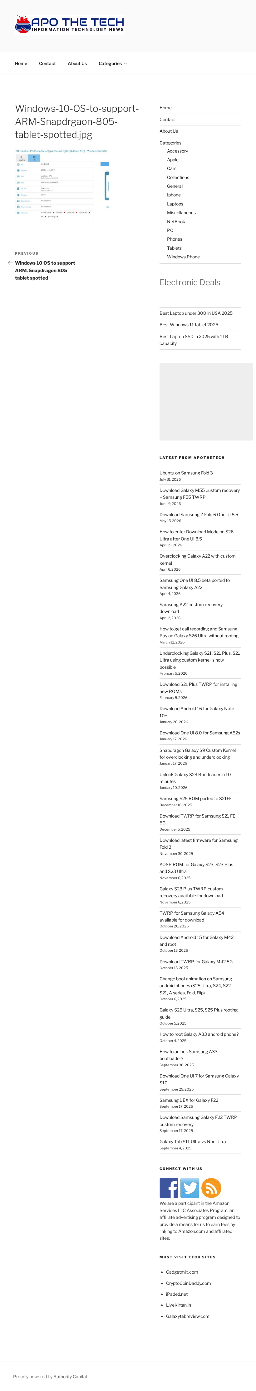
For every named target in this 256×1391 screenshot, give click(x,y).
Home (21, 63)
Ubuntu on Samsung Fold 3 (186, 472)
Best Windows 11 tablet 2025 (189, 324)
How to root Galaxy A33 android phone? (199, 1034)
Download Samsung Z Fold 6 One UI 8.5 (199, 514)
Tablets (174, 248)
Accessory (177, 150)
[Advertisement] (206, 402)
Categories (110, 63)
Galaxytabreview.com (187, 1316)
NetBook (176, 221)
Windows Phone (183, 256)
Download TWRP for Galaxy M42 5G (196, 961)
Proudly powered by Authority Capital (50, 1376)
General (175, 186)
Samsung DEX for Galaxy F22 (189, 1100)
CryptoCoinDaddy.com (188, 1283)
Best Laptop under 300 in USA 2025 (196, 313)
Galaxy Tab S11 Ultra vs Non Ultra (193, 1141)
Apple (173, 159)
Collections (178, 177)
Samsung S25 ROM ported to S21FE (196, 798)
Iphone (174, 194)
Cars (171, 168)
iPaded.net (177, 1294)
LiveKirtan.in (178, 1305)
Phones (174, 239)
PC (170, 230)
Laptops (175, 203)
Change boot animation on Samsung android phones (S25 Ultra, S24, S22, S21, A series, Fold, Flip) (196, 985)
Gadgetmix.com (182, 1272)
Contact (47, 63)
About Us (77, 63)
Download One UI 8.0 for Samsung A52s (200, 732)
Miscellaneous (181, 212)
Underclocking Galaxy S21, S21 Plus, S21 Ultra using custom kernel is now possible (200, 660)
